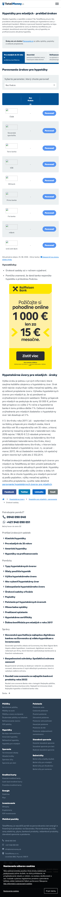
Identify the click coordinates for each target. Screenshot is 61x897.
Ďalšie (5, 693)
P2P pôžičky (6, 724)
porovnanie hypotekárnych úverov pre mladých (27, 484)
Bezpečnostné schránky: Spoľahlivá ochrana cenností (29, 660)
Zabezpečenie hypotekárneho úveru (25, 586)
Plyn (4, 797)
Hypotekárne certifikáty (18, 617)
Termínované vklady (10, 753)
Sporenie (6, 749)
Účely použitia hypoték (18, 571)
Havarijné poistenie (40, 724)
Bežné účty (38, 755)
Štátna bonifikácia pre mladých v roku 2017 (29, 622)
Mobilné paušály (10, 819)
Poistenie (37, 703)
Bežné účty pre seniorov (42, 769)
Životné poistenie (40, 714)
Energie (6, 790)
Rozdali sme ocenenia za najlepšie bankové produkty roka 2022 (29, 678)
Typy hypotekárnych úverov (20, 566)
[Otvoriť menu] (57, 4)
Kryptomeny (7, 810)
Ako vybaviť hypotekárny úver (22, 581)
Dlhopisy (5, 807)
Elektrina (6, 794)
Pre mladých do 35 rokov (13, 57)
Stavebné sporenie (42, 739)
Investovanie (8, 803)
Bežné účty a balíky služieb (43, 759)
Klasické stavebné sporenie (43, 743)
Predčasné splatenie (16, 612)
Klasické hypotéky (15, 538)
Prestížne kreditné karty (11, 785)
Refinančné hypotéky (10, 740)
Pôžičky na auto (8, 711)
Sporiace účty (7, 759)
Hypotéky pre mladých (11, 743)
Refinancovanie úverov (11, 721)
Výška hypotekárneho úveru (21, 576)
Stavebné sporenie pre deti (43, 746)
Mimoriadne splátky (16, 607)
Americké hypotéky (16, 548)
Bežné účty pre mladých (42, 762)
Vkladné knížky (8, 756)
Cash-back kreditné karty (12, 782)
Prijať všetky (51, 891)
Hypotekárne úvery (17, 499)
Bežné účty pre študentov (43, 766)
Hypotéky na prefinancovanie (21, 553)
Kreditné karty (9, 774)
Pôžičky (6, 703)
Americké (36, 57)
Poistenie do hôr (39, 728)
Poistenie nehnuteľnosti (42, 721)
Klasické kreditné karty (11, 778)
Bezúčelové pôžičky (10, 707)
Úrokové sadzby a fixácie (19, 591)
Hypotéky (7, 730)
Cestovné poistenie (40, 711)
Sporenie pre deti (9, 763)
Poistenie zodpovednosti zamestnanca (42, 732)
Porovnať (49, 113)
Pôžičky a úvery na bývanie (12, 714)
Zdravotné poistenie (41, 717)
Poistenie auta (38, 707)
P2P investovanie (9, 813)
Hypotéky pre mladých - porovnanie (43, 499)
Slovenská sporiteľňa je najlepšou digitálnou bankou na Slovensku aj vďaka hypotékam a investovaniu (30, 638)
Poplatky (10, 596)
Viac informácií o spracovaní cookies (17, 884)
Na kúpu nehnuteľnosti (11, 733)
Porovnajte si (28, 41)
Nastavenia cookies (11, 891)
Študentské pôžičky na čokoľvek (14, 717)
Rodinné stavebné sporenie (43, 750)
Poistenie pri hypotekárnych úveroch (25, 602)
